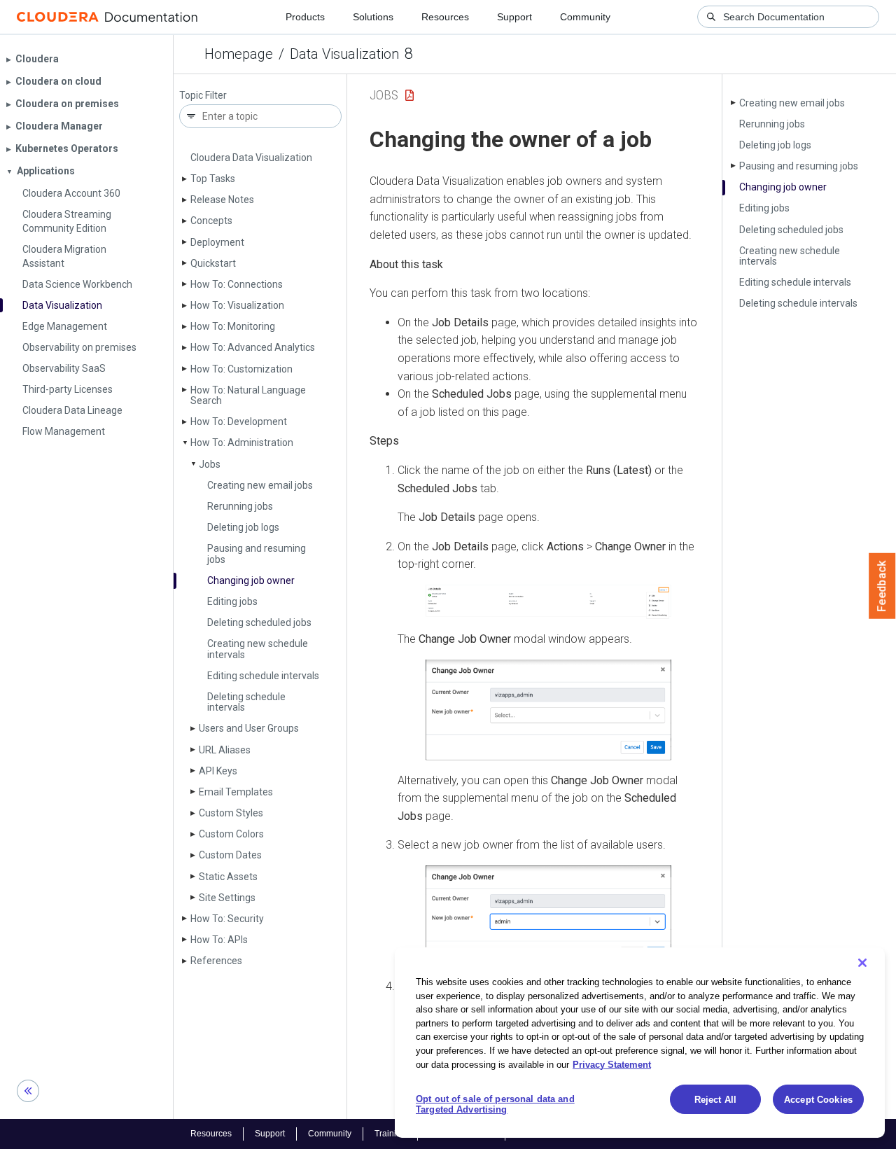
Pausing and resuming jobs (256, 553)
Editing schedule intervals (263, 675)
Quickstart (213, 263)
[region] (640, 1042)
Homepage (238, 54)
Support (514, 16)
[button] (548, 602)
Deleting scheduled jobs (259, 622)
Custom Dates (230, 855)
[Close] (862, 962)
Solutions (373, 16)
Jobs (209, 464)
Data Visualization (344, 54)
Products (305, 16)
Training (390, 1133)
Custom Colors (231, 834)
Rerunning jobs (240, 506)
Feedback (882, 586)
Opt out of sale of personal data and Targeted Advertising (495, 1104)
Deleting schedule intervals (246, 702)
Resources (445, 16)
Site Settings (227, 897)
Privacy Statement (612, 1064)
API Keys (218, 771)
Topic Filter (203, 95)
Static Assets (228, 876)
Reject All (715, 1099)
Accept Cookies (818, 1099)
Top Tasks (212, 178)
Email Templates (236, 792)
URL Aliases (225, 749)
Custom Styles (231, 813)
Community (585, 16)
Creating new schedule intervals (257, 649)
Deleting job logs (243, 527)
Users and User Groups (249, 728)
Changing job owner (251, 580)
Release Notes (222, 199)
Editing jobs (232, 601)
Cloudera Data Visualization (251, 157)
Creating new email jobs (260, 485)
